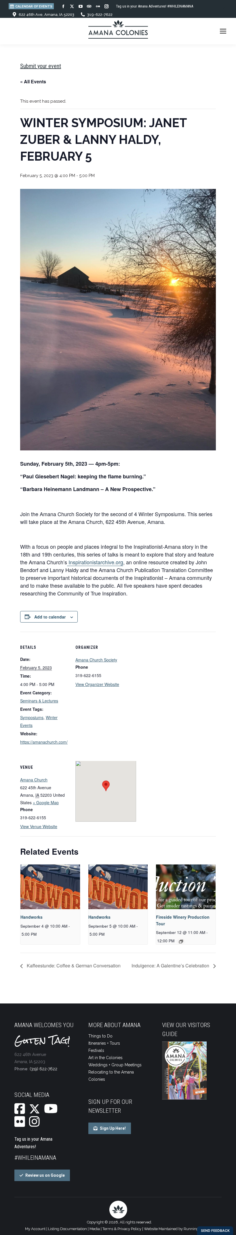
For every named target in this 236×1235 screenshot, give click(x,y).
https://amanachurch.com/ (44, 742)
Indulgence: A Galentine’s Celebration (171, 965)
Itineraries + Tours (104, 1043)
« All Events (33, 81)
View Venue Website (38, 826)
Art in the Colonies (105, 1057)
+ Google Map (46, 802)
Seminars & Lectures (39, 701)
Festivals (96, 1050)
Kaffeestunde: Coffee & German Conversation (73, 965)
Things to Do (100, 1036)
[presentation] (50, 886)
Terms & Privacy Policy (121, 1229)
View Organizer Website (97, 684)
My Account (35, 1229)
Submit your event (40, 66)
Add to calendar (50, 617)
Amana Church (33, 780)
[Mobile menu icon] (223, 31)
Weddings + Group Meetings (115, 1065)
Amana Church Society (96, 660)
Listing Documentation (67, 1229)
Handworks (31, 917)
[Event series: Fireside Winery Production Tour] (181, 941)
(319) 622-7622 (43, 1069)
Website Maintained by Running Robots (177, 1229)
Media (95, 1229)
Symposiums (31, 717)
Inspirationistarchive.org (95, 562)
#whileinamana (35, 1157)
